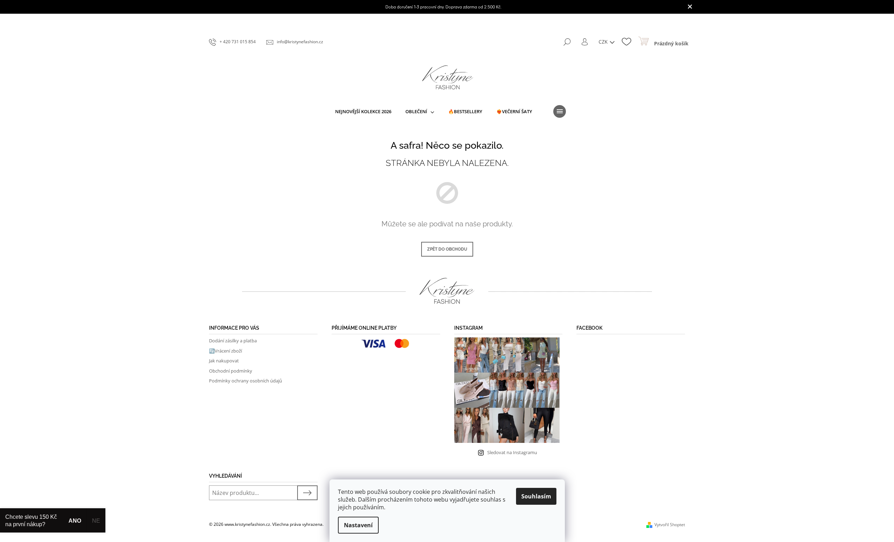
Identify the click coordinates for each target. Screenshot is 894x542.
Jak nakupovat (224, 360)
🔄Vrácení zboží (225, 351)
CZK (604, 41)
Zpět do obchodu (447, 249)
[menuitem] (363, 111)
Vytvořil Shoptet (669, 525)
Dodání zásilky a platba (233, 340)
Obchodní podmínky (230, 371)
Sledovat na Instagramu (512, 452)
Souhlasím (536, 496)
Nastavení (358, 525)
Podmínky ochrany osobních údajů (245, 381)
